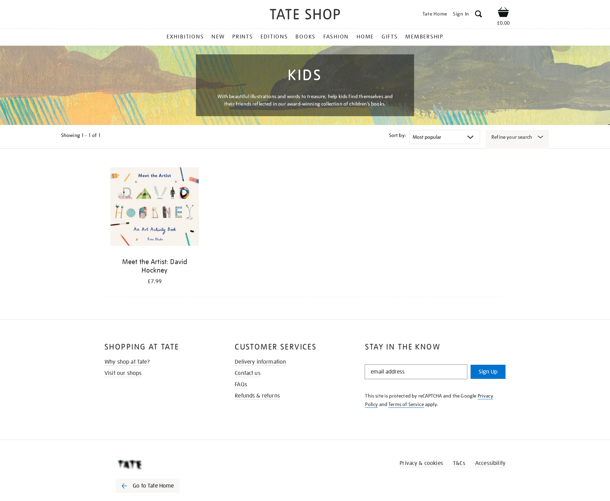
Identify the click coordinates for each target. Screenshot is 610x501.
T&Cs (459, 463)
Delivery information (260, 361)
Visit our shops (123, 373)
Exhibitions (185, 36)
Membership (424, 36)
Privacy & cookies (421, 463)
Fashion (336, 36)
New (218, 36)
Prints (242, 36)
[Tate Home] (160, 464)
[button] (478, 15)
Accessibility (490, 463)
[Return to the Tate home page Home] (305, 15)
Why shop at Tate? (127, 361)
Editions (274, 36)
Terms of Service (406, 404)
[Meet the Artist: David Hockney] (154, 208)
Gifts (390, 36)
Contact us (248, 373)
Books (305, 36)
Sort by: (397, 135)
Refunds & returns (257, 395)
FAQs (241, 384)
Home (365, 36)
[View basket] (503, 13)
